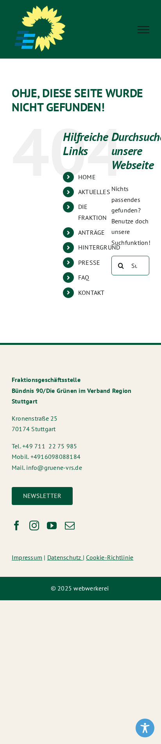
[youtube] (52, 525)
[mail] (70, 525)
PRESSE (89, 262)
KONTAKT (91, 292)
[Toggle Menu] (143, 29)
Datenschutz (65, 557)
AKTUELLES (94, 192)
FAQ (83, 277)
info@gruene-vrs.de (54, 467)
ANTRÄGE (91, 232)
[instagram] (34, 525)
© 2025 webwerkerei (81, 588)
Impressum (27, 557)
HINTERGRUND (99, 247)
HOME (87, 177)
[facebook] (16, 525)
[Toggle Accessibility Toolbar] (145, 728)
